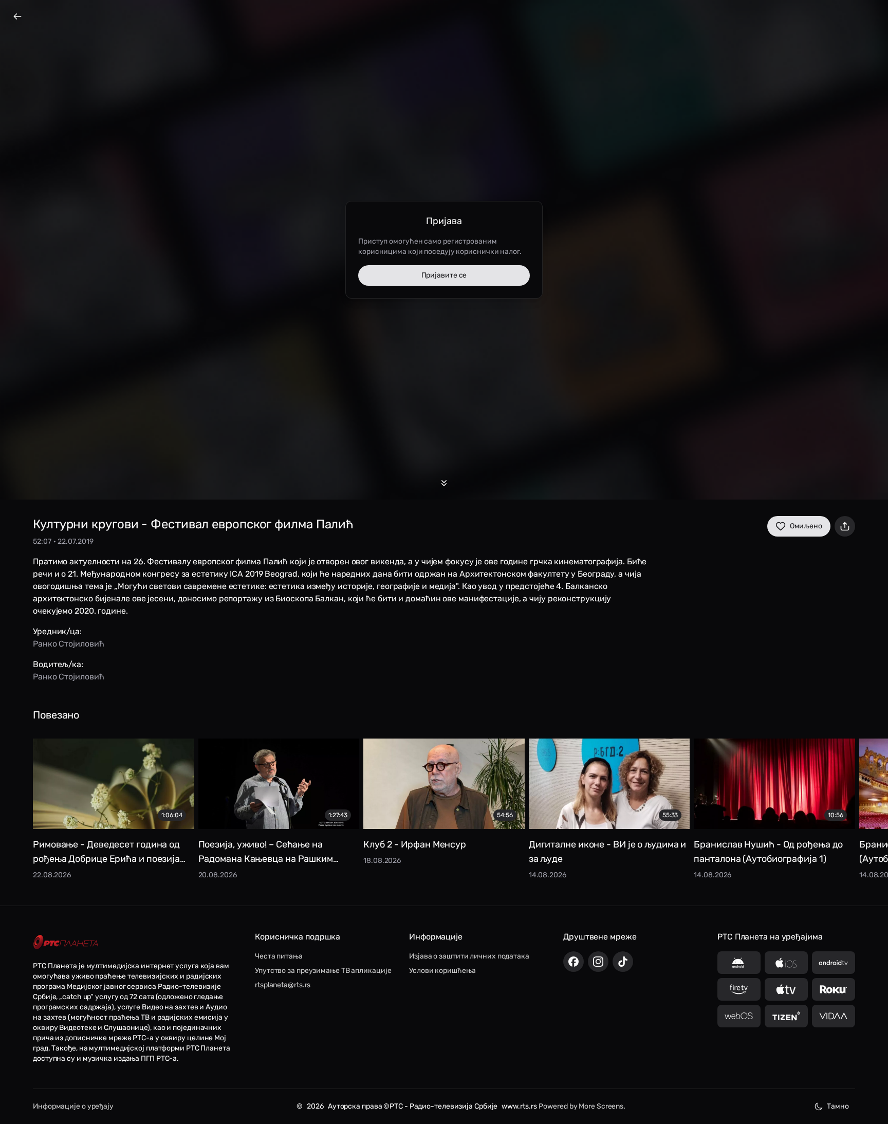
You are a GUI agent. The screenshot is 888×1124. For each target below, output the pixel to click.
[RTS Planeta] (66, 942)
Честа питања (279, 956)
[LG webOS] (739, 1016)
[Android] (739, 962)
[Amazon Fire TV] (739, 989)
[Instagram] (598, 961)
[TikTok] (623, 961)
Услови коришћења (442, 970)
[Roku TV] (833, 989)
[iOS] (786, 962)
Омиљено (806, 526)
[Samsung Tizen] (786, 1016)
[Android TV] (833, 962)
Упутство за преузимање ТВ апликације (323, 970)
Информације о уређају (73, 1106)
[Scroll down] (444, 483)
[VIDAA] (833, 1016)
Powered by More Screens (581, 1106)
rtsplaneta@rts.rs (282, 985)
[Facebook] (573, 961)
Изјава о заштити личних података (469, 956)
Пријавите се (444, 275)
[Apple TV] (786, 989)
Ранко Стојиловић (68, 644)
